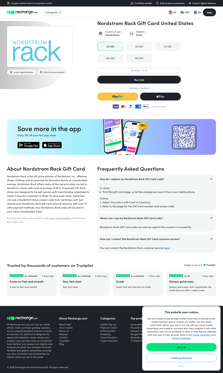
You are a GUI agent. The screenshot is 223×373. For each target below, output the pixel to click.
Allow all (181, 347)
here (166, 248)
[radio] (110, 46)
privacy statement (181, 338)
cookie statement (202, 334)
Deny (181, 366)
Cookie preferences (181, 357)
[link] (28, 145)
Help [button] (209, 12)
